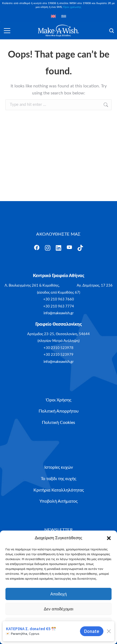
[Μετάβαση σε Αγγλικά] (53, 16)
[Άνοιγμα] (7, 30)
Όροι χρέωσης (72, 7)
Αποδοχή (58, 594)
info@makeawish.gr (59, 313)
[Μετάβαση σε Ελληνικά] (64, 16)
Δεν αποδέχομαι (58, 609)
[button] (109, 538)
